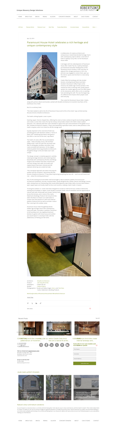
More (94, 27)
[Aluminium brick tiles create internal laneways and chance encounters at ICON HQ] (87, 328)
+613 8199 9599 (22, 343)
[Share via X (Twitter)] (32, 303)
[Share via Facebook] (28, 303)
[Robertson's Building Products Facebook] (46, 345)
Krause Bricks (85, 27)
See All (98, 318)
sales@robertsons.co (23, 346)
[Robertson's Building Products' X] (57, 345)
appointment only (34, 351)
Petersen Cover (41, 27)
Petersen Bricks (30, 27)
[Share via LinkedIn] (36, 303)
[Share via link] (40, 303)
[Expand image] (59, 254)
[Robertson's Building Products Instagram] (41, 345)
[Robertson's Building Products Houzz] (67, 345)
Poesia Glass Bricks (62, 27)
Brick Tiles (51, 27)
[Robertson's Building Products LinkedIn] (52, 345)
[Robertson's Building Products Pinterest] (62, 345)
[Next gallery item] (89, 254)
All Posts (20, 27)
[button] (37, 16)
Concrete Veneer (74, 27)
